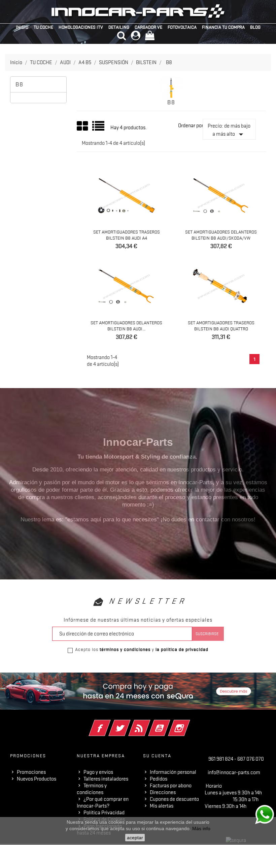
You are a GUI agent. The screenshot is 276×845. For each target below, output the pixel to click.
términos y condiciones (125, 649)
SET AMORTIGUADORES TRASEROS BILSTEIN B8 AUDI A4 (126, 235)
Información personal (173, 772)
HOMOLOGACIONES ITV (81, 27)
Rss (148, 723)
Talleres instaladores (105, 779)
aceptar (135, 837)
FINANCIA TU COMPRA (223, 27)
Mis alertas (161, 806)
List (98, 128)
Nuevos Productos (36, 779)
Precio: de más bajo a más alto (229, 131)
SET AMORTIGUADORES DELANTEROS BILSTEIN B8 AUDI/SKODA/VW (221, 235)
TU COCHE (43, 27)
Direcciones (163, 792)
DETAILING (118, 27)
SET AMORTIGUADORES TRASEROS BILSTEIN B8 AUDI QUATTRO (221, 325)
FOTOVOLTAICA (182, 27)
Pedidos (158, 779)
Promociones (31, 772)
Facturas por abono (171, 786)
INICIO (22, 27)
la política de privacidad (182, 649)
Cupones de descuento (174, 799)
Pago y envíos (98, 772)
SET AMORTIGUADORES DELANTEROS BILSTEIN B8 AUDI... (126, 325)
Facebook (109, 723)
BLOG (255, 27)
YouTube (168, 723)
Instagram (188, 723)
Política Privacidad (104, 813)
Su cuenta (157, 755)
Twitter (129, 723)
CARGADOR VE (148, 27)
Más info (201, 828)
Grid (83, 126)
